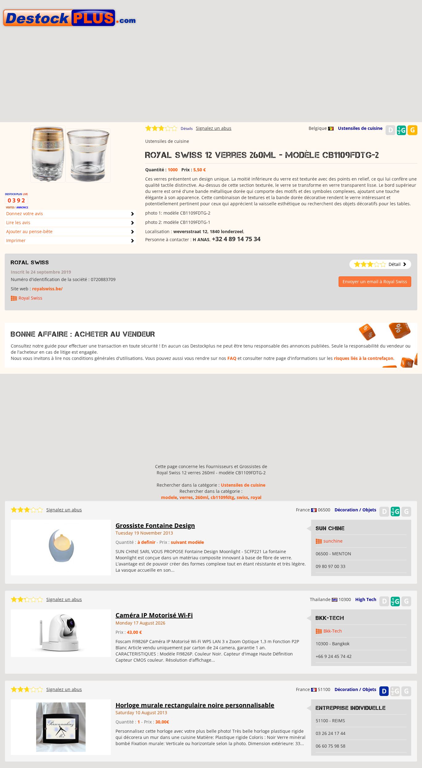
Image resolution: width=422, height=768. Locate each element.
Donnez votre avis (24, 213)
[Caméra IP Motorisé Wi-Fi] (61, 633)
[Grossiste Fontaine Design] (61, 547)
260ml (201, 497)
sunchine (333, 541)
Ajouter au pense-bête (29, 231)
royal (256, 497)
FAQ (231, 358)
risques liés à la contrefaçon (363, 358)
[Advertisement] (211, 79)
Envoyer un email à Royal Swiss (375, 281)
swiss (242, 497)
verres (186, 497)
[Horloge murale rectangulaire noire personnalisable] (61, 726)
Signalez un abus (213, 128)
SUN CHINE (330, 528)
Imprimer (16, 240)
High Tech (365, 599)
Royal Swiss (30, 262)
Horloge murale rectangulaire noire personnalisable (195, 705)
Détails (187, 128)
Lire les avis (18, 222)
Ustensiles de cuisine (360, 128)
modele (169, 497)
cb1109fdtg (222, 497)
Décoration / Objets (355, 510)
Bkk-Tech (330, 618)
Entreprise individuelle (351, 708)
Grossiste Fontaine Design (155, 525)
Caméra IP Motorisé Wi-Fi (154, 615)
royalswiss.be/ (47, 289)
